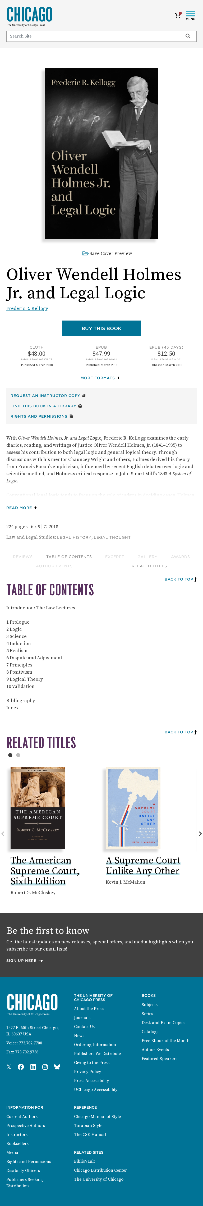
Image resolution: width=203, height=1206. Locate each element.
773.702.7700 (30, 1043)
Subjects (150, 1004)
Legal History (74, 537)
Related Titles (149, 566)
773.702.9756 (26, 1052)
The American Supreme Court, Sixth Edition (45, 871)
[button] (101, 378)
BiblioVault (84, 1161)
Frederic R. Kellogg (27, 308)
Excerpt (114, 556)
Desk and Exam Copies (163, 1022)
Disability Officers (23, 1170)
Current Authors (22, 1116)
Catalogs (150, 1031)
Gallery (147, 556)
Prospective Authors (25, 1125)
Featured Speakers (159, 1058)
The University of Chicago (98, 1179)
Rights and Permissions (42, 416)
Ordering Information (95, 1044)
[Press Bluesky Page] (57, 1067)
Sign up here (25, 960)
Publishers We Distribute (97, 1053)
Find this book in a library (46, 405)
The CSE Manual (90, 1134)
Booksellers (17, 1143)
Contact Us (84, 1026)
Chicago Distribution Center (100, 1170)
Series (147, 1013)
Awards (180, 556)
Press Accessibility (91, 1080)
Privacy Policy (87, 1071)
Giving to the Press (91, 1062)
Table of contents (69, 556)
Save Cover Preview (111, 253)
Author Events (54, 566)
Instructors (16, 1134)
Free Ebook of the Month (166, 1040)
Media (12, 1152)
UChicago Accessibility (95, 1089)
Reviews (23, 556)
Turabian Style (88, 1125)
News (79, 1035)
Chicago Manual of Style (97, 1116)
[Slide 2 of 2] (18, 755)
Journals (82, 1017)
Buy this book (111, 328)
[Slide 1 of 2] (10, 755)
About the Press (89, 1008)
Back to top (179, 579)
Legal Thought (112, 537)
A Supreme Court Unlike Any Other (143, 866)
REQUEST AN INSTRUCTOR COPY (48, 395)
